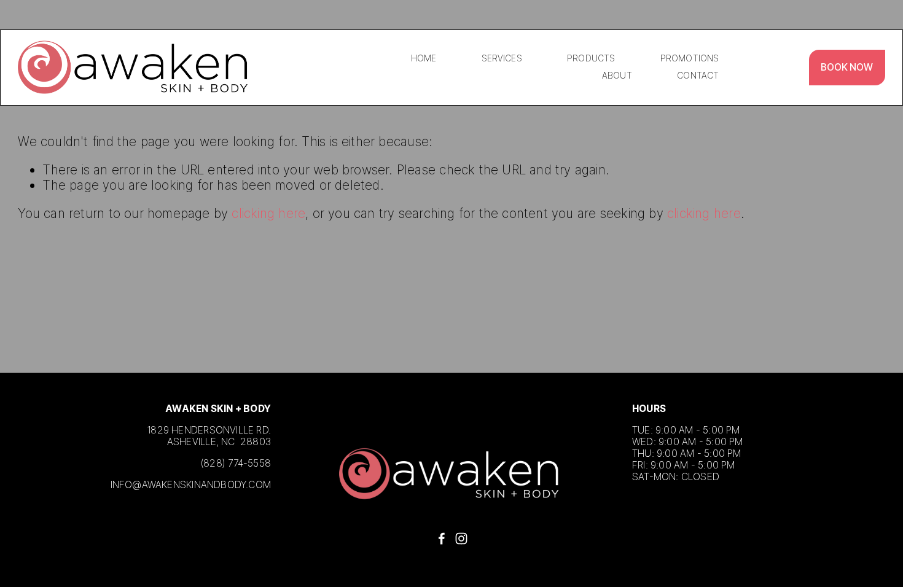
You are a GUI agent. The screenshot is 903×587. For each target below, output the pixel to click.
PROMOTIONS (689, 58)
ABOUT (617, 75)
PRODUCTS (591, 58)
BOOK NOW (847, 67)
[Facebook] (442, 538)
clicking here (268, 213)
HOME (424, 58)
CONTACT (698, 75)
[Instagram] (461, 538)
